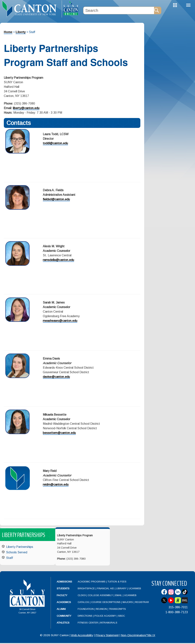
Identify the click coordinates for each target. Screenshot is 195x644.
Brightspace (86, 588)
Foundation (86, 609)
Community (64, 615)
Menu (188, 5)
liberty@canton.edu (26, 108)
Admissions (64, 581)
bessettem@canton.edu (59, 432)
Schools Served (16, 552)
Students (63, 588)
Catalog (83, 602)
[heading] (31, 8)
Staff (9, 557)
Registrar (142, 602)
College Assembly (100, 595)
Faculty (62, 595)
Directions (85, 615)
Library (121, 588)
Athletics (63, 622)
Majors (128, 602)
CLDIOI (82, 595)
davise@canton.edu (56, 376)
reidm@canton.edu (56, 484)
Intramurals (108, 622)
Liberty (21, 32)
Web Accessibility (82, 635)
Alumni (61, 609)
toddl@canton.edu (55, 143)
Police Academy (105, 615)
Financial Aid (105, 588)
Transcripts (117, 609)
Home (8, 32)
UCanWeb (135, 588)
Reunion (101, 609)
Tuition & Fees (117, 581)
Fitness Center (88, 622)
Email (118, 595)
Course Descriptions (106, 602)
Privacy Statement (107, 635)
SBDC (121, 615)
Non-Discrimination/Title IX (138, 635)
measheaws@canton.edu (60, 320)
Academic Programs (92, 581)
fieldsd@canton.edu (56, 199)
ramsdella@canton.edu (58, 259)
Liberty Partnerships (19, 546)
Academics (64, 602)
